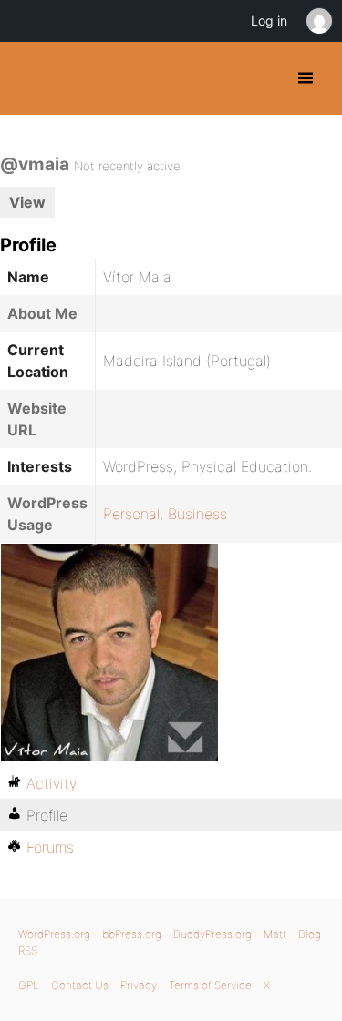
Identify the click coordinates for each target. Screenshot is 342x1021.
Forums (50, 847)
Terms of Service (210, 985)
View (27, 202)
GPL (28, 985)
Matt (275, 934)
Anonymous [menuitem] (318, 21)
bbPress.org (131, 934)
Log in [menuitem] (269, 20)
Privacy (138, 985)
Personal (131, 514)
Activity (51, 783)
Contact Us (80, 985)
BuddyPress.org (29, 78)
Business (197, 514)
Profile (46, 815)
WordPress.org (54, 934)
